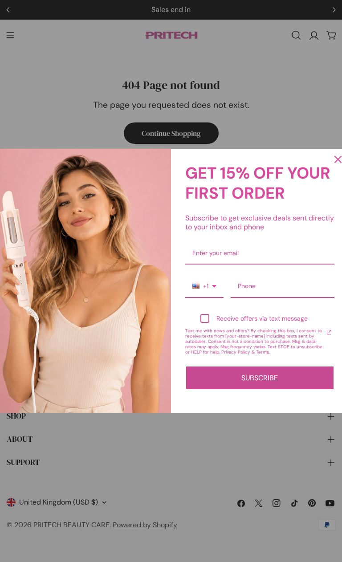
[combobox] (204, 286)
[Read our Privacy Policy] (329, 332)
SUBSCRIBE (259, 378)
